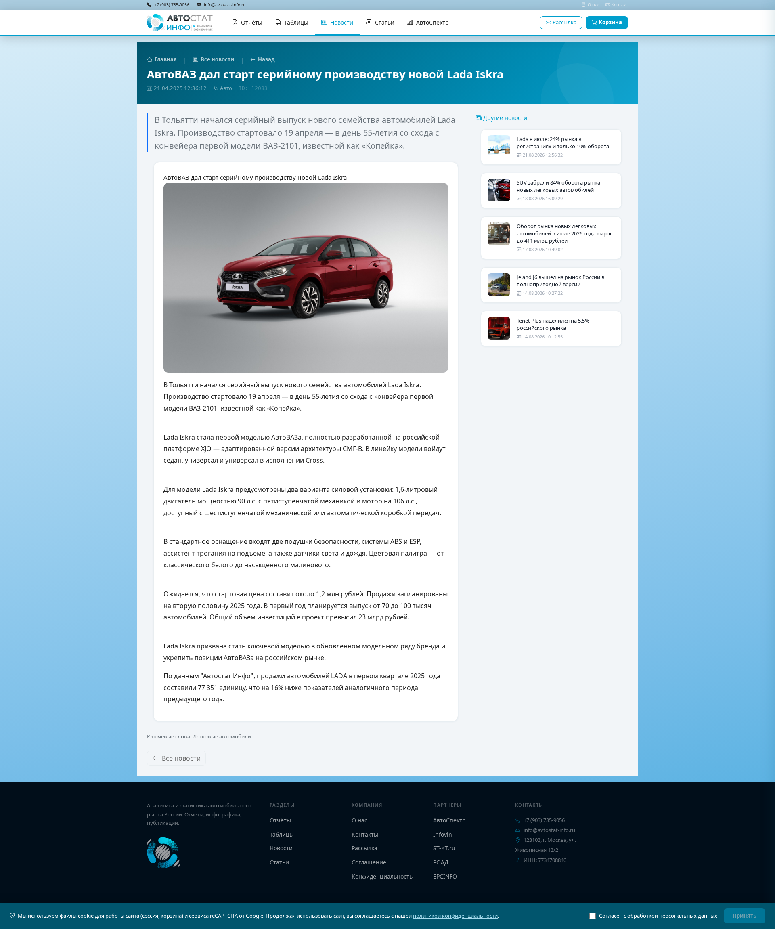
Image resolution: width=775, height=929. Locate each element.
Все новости (217, 59)
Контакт (620, 5)
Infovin (442, 834)
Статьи (384, 22)
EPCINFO (445, 876)
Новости (341, 22)
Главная (166, 59)
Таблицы (296, 22)
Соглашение (369, 862)
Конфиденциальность (382, 876)
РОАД (440, 862)
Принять (744, 915)
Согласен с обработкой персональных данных (658, 915)
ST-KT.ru (444, 848)
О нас (594, 5)
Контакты (365, 834)
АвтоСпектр (432, 22)
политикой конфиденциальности (455, 915)
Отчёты (251, 22)
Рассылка (564, 22)
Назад (266, 59)
